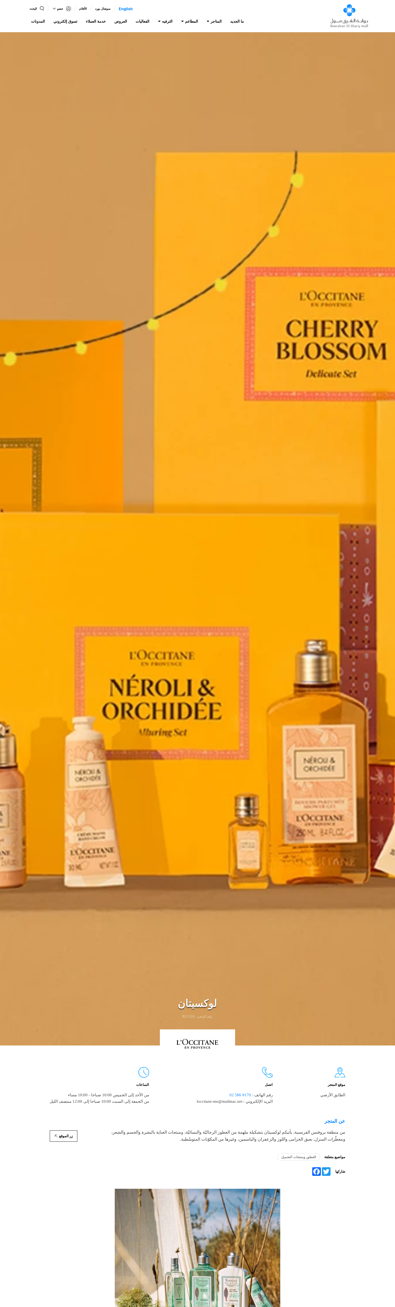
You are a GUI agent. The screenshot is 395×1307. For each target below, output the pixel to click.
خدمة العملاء (96, 21)
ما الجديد (237, 21)
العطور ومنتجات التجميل (298, 1157)
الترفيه (167, 21)
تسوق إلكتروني (65, 21)
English (126, 8)
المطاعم (191, 21)
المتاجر (216, 21)
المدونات (38, 21)
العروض (120, 21)
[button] (37, 8)
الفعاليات (142, 21)
